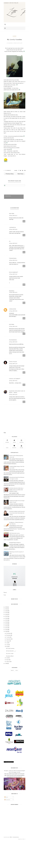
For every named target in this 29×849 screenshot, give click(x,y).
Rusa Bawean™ (13, 272)
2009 (6, 631)
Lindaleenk (12, 309)
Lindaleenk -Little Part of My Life (11, 2)
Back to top (21, 839)
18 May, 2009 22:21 (13, 243)
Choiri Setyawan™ (14, 378)
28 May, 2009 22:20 (13, 394)
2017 (6, 616)
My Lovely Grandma (10, 648)
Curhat (14, 36)
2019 (6, 612)
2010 (6, 629)
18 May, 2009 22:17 (13, 215)
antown (11, 324)
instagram (21, 442)
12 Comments (8, 170)
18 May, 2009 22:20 (13, 229)
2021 (6, 608)
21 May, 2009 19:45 (13, 311)
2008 (6, 663)
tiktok (7, 447)
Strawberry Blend (9, 656)
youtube (21, 447)
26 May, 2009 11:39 (13, 363)
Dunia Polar (13, 361)
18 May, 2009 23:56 (13, 260)
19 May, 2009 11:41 (13, 274)
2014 (6, 622)
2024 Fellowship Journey (14, 533)
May (7, 646)
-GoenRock (12, 227)
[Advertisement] (14, 815)
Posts (6, 797)
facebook (7, 442)
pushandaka (13, 340)
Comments (7, 799)
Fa (9, 241)
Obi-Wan (11, 213)
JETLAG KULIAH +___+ (11, 650)
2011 (6, 627)
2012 (6, 625)
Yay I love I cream (9, 653)
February (8, 661)
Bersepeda (8, 196)
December (8, 633)
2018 (6, 614)
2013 (6, 623)
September (8, 639)
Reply (24, 221)
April (7, 657)
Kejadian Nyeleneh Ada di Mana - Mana (17, 391)
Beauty (5, 592)
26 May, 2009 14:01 (13, 380)
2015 (6, 620)
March (7, 659)
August (8, 640)
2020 (6, 610)
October (8, 637)
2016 (6, 618)
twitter (14, 442)
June (7, 644)
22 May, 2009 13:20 (13, 326)
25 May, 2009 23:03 (13, 341)
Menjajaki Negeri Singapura (15, 542)
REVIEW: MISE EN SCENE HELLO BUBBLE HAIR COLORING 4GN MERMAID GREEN (16, 490)
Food (5, 595)
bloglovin (14, 447)
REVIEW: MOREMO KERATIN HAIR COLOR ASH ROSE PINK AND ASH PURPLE (17, 513)
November (8, 635)
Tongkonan (12, 258)
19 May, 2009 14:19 (13, 292)
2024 (6, 607)
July (7, 642)
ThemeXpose (16, 837)
